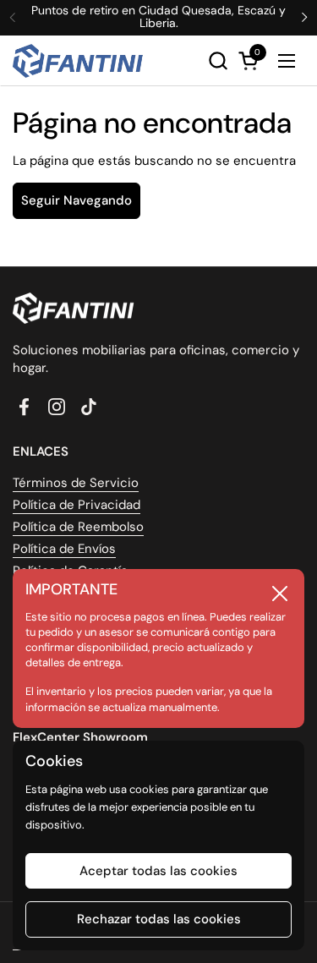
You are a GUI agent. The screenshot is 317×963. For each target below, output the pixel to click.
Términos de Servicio (76, 482)
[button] (217, 60)
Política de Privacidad (76, 504)
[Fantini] (81, 61)
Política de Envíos (64, 548)
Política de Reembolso (78, 526)
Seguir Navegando (76, 200)
